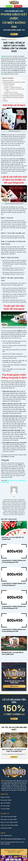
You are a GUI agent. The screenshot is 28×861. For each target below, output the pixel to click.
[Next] (26, 745)
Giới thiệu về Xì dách (8, 80)
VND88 (3, 780)
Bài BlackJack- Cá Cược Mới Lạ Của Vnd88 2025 (12, 653)
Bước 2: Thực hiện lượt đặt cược (14, 87)
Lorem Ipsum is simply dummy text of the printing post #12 (14, 561)
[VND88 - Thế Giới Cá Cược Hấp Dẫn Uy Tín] (14, 2)
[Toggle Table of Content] (23, 78)
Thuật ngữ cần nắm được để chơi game (13, 95)
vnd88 (9, 39)
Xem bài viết (14, 756)
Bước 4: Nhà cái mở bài (12, 92)
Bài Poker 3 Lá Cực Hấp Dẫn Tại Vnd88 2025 (13, 538)
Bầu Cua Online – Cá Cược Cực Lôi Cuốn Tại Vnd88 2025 (14, 750)
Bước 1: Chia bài (9, 85)
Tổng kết (5, 101)
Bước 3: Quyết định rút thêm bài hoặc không (15, 89)
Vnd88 (5, 72)
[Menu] (2, 2)
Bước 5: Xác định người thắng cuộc (14, 94)
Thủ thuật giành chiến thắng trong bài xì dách (13, 98)
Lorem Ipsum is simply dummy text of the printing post (14, 584)
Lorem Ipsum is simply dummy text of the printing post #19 (14, 630)
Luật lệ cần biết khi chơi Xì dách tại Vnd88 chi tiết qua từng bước (14, 83)
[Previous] (1, 745)
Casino (14, 39)
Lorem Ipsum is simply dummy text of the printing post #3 (14, 607)
